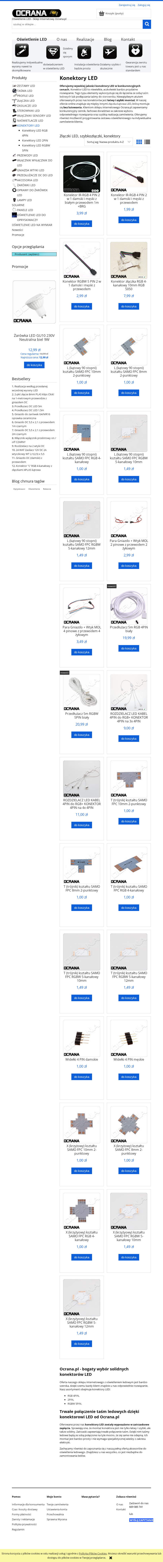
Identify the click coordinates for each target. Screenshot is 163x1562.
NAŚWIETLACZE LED (30, 120)
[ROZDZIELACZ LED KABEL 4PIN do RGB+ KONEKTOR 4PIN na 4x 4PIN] (81, 779)
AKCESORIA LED (27, 180)
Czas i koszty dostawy (25, 1509)
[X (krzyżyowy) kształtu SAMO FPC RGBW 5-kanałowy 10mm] (129, 1211)
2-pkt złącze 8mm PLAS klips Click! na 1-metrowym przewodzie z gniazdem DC (33, 398)
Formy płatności (21, 1514)
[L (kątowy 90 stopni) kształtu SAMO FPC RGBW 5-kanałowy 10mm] (129, 433)
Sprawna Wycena (57, 1519)
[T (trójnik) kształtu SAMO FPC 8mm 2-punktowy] (81, 865)
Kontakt (121, 1509)
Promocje (18, 235)
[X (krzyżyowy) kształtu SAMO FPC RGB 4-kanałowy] (81, 1211)
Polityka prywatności (24, 1524)
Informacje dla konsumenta (28, 1504)
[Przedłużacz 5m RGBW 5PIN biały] (81, 692)
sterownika (108, 96)
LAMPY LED (24, 200)
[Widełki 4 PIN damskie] (81, 1038)
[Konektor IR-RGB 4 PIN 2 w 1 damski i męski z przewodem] (129, 174)
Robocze (47, 488)
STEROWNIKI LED (28, 110)
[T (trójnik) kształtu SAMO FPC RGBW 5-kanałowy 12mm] (129, 952)
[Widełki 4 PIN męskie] (129, 1038)
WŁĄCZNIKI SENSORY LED (34, 115)
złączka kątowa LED (119, 104)
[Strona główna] (37, 12)
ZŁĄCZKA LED (26, 101)
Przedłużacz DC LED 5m (28, 406)
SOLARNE (18, 205)
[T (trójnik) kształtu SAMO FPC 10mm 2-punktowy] (129, 779)
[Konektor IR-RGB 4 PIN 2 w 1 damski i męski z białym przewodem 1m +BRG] (81, 174)
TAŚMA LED (24, 91)
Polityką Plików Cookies (93, 1553)
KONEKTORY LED (28, 125)
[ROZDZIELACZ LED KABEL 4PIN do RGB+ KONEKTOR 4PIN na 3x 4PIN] (129, 692)
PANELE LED (25, 210)
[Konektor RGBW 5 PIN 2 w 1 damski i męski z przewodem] (81, 260)
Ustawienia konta (57, 1509)
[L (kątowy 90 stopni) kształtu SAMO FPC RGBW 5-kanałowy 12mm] (81, 519)
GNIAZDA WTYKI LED (30, 170)
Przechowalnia (55, 1514)
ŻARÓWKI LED (26, 185)
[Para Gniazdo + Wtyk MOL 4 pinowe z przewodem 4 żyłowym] (81, 606)
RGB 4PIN (73, 1395)
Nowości (17, 230)
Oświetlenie (34, 488)
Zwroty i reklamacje (23, 1519)
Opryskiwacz (19, 488)
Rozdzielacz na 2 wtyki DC (30, 446)
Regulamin (18, 1529)
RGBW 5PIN (74, 1403)
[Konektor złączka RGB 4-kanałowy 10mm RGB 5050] (129, 260)
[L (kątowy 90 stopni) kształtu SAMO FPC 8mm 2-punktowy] (129, 347)
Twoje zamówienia (57, 1504)
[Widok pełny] (147, 142)
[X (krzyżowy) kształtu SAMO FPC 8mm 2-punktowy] (129, 1125)
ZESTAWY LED (26, 86)
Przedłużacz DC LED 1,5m (29, 410)
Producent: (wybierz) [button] (27, 254)
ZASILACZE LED (27, 106)
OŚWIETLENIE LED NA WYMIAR (32, 225)
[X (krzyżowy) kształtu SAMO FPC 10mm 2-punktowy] (81, 1125)
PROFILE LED (25, 96)
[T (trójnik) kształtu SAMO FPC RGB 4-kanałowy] (129, 865)
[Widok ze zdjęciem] (139, 142)
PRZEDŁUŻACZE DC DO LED (35, 175)
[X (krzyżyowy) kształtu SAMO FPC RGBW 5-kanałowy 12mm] (81, 1297)
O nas (119, 1504)
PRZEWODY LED (27, 155)
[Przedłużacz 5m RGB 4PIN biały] (129, 606)
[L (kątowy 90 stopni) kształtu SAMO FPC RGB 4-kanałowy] (81, 433)
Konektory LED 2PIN (35, 140)
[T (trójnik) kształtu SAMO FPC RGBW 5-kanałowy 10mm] (81, 952)
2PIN (70, 1399)
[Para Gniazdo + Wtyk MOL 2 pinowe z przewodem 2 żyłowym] (129, 519)
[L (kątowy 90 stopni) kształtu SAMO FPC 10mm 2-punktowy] (81, 347)
